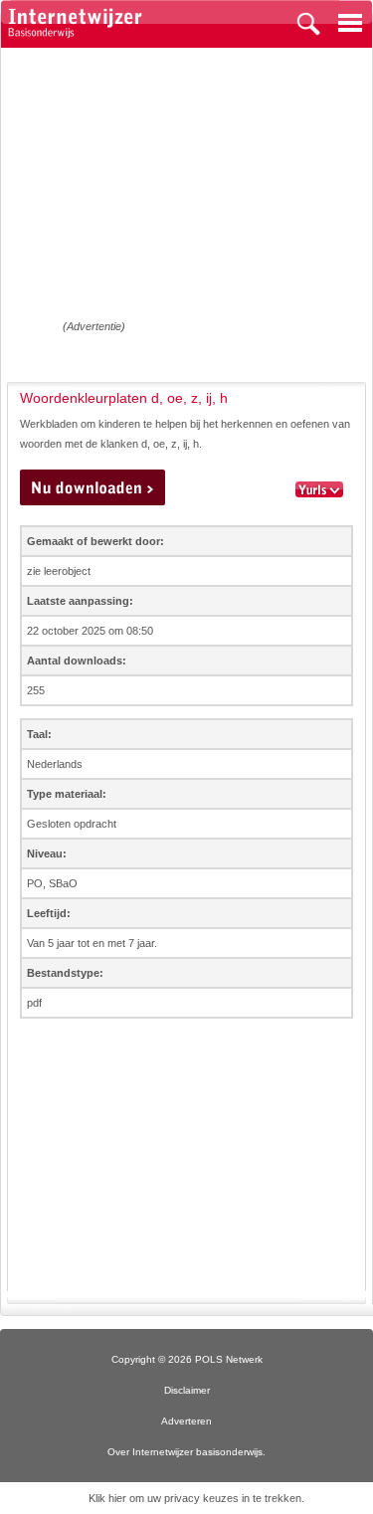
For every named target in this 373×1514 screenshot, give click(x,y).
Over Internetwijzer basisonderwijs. (186, 1451)
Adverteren (186, 1421)
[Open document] (92, 487)
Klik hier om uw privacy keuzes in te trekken (195, 1498)
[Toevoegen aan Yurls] (319, 490)
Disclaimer (187, 1390)
